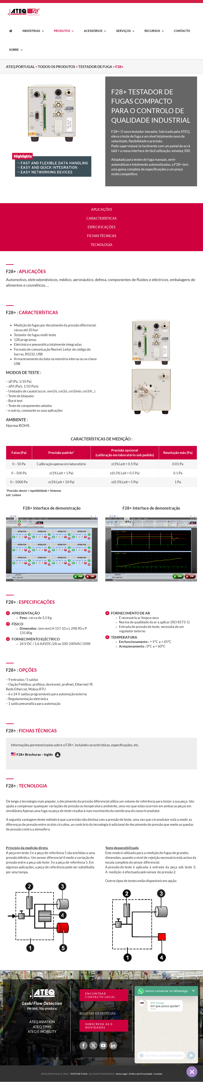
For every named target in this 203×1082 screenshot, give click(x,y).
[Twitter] (93, 1046)
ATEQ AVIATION (42, 1022)
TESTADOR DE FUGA (95, 66)
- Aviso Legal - (122, 1073)
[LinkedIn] (113, 1046)
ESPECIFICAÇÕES (101, 227)
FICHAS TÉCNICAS (101, 236)
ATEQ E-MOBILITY (42, 1031)
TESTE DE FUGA (79, 1073)
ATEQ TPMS (42, 1027)
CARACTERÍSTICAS (101, 218)
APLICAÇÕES (101, 209)
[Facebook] (83, 1046)
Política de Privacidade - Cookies (145, 1073)
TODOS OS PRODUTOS (56, 66)
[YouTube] (103, 1046)
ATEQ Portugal (20, 66)
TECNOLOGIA (101, 245)
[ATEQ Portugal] (10, 30)
